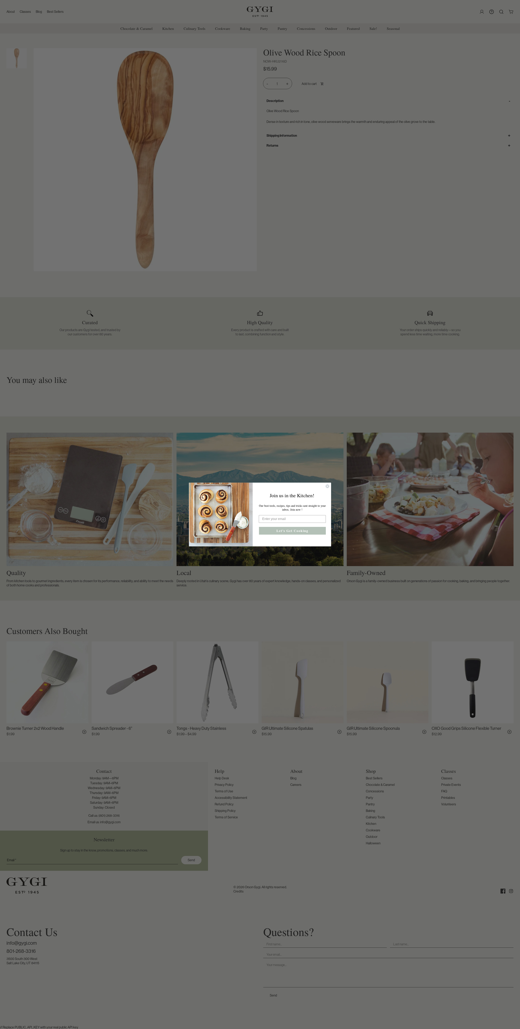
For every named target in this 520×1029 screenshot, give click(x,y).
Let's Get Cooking (292, 530)
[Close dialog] (327, 486)
